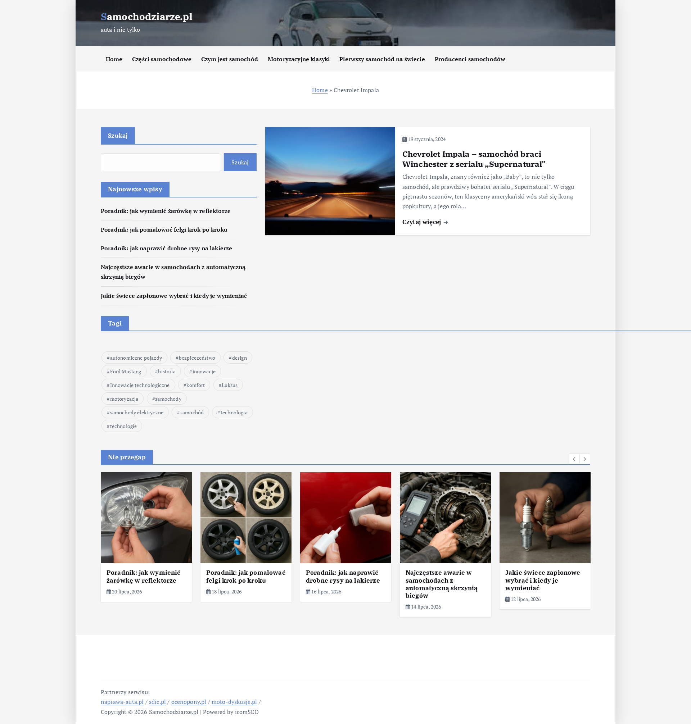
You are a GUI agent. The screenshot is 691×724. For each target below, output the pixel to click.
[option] (146, 536)
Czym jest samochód (229, 59)
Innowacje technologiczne (140, 385)
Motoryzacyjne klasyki (299, 59)
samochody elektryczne (136, 412)
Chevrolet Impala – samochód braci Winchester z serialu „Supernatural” (474, 159)
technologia (234, 412)
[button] (574, 459)
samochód (192, 412)
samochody (168, 398)
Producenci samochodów (470, 59)
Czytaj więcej (422, 222)
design (239, 357)
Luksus (230, 385)
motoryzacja (124, 398)
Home (114, 59)
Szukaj (118, 135)
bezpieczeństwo (197, 357)
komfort (195, 385)
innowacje (204, 371)
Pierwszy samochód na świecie (382, 59)
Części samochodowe (161, 59)
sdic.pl (157, 702)
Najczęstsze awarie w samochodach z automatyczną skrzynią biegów (442, 584)
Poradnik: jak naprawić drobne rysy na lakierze (166, 248)
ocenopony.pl (189, 702)
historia (166, 371)
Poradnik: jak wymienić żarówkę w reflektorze (166, 211)
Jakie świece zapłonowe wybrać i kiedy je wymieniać (174, 296)
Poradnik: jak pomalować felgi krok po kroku (164, 229)
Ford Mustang (125, 371)
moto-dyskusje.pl (234, 702)
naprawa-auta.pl (122, 702)
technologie (123, 426)
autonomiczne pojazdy (136, 357)
